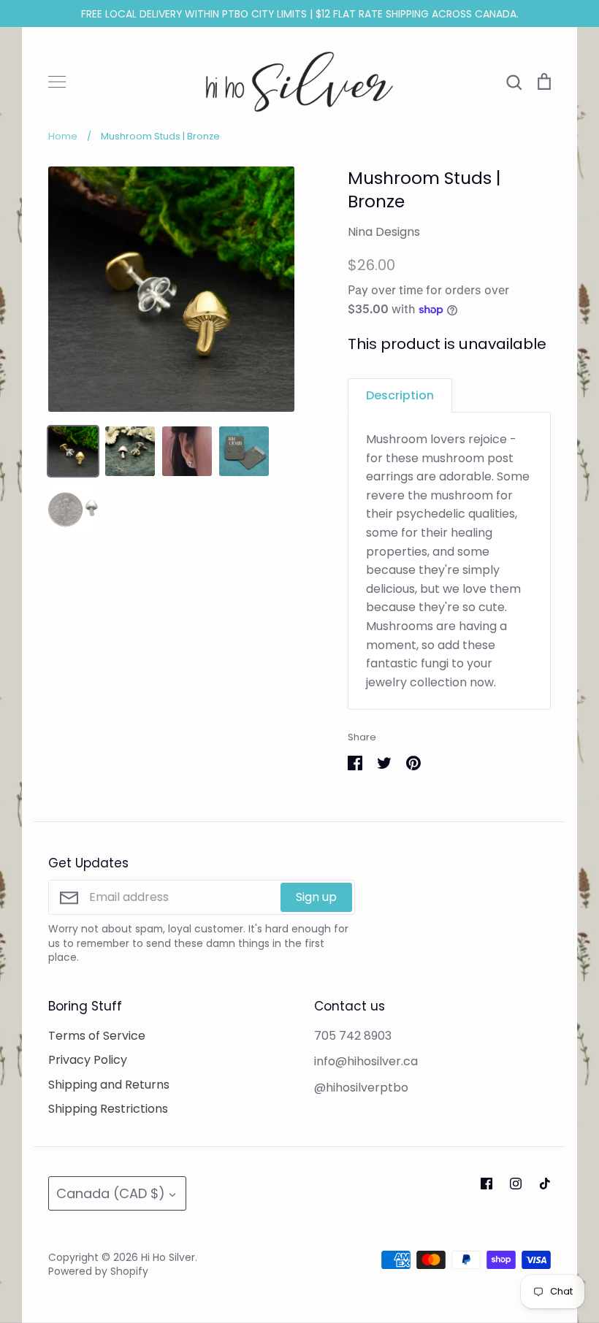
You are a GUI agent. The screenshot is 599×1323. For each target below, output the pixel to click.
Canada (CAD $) (110, 1193)
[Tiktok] (545, 1183)
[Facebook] (486, 1183)
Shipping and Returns (108, 1084)
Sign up (316, 897)
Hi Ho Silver (168, 1257)
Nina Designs (384, 231)
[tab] (400, 395)
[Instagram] (515, 1183)
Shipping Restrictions (108, 1108)
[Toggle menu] (57, 81)
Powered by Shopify (98, 1271)
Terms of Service (96, 1035)
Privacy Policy (87, 1059)
